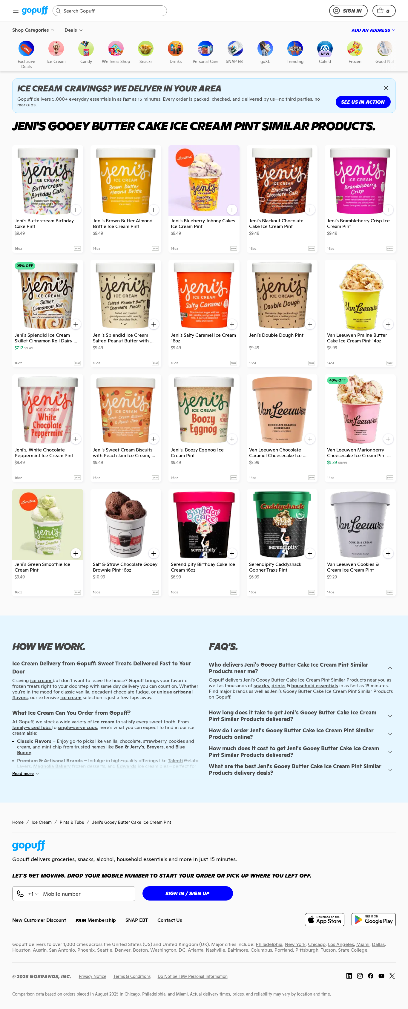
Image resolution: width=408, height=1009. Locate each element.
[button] (384, 11)
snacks (261, 685)
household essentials (314, 685)
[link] (35, 11)
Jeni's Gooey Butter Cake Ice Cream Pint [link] (131, 822)
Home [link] (18, 822)
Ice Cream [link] (42, 822)
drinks (279, 685)
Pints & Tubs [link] (72, 822)
